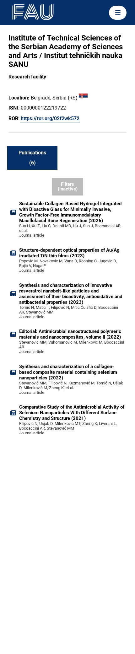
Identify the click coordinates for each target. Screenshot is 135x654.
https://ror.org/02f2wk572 (50, 118)
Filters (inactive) (68, 186)
